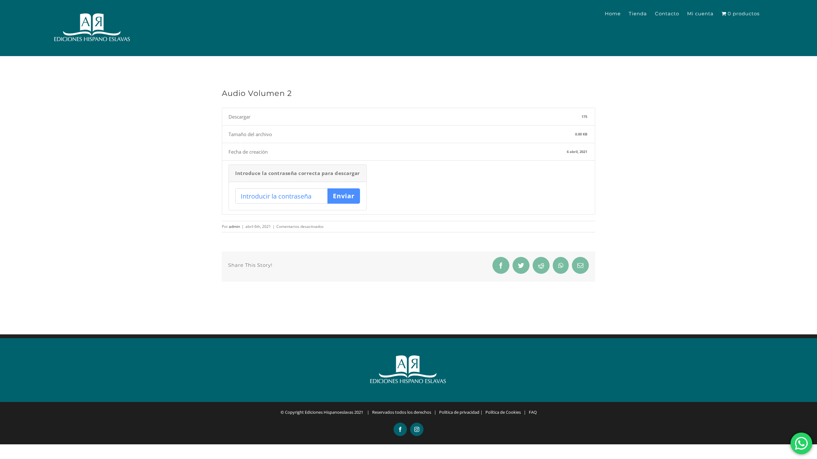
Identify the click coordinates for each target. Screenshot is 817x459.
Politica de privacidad (459, 412)
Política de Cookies (503, 412)
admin (234, 226)
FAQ (533, 412)
